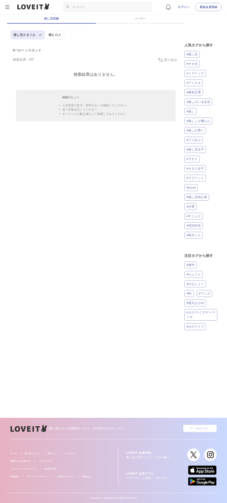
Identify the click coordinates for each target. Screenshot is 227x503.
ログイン (184, 7)
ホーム (13, 453)
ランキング (70, 453)
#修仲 (190, 265)
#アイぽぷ (193, 140)
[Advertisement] (113, 380)
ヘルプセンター (46, 461)
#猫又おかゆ (195, 303)
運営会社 (86, 476)
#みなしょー (195, 284)
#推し (190, 111)
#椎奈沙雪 (193, 92)
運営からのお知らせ (20, 461)
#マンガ (204, 293)
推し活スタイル (24, 35)
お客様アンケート (66, 476)
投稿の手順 (50, 469)
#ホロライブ (195, 326)
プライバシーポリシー (38, 476)
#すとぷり (193, 216)
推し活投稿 (51, 18)
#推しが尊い (195, 130)
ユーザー (140, 18)
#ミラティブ (195, 73)
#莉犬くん (193, 235)
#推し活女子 (195, 149)
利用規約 (15, 476)
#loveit (191, 187)
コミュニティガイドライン (23, 469)
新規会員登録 (208, 7)
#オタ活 (192, 64)
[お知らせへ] (168, 7)
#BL (189, 293)
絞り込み (170, 60)
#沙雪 (190, 206)
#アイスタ (193, 83)
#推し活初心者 (196, 197)
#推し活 (192, 54)
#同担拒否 (193, 225)
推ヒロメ (55, 35)
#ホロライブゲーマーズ (200, 315)
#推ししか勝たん (198, 121)
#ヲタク (192, 159)
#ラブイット (195, 178)
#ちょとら (193, 274)
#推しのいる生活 (198, 102)
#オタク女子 (195, 168)
